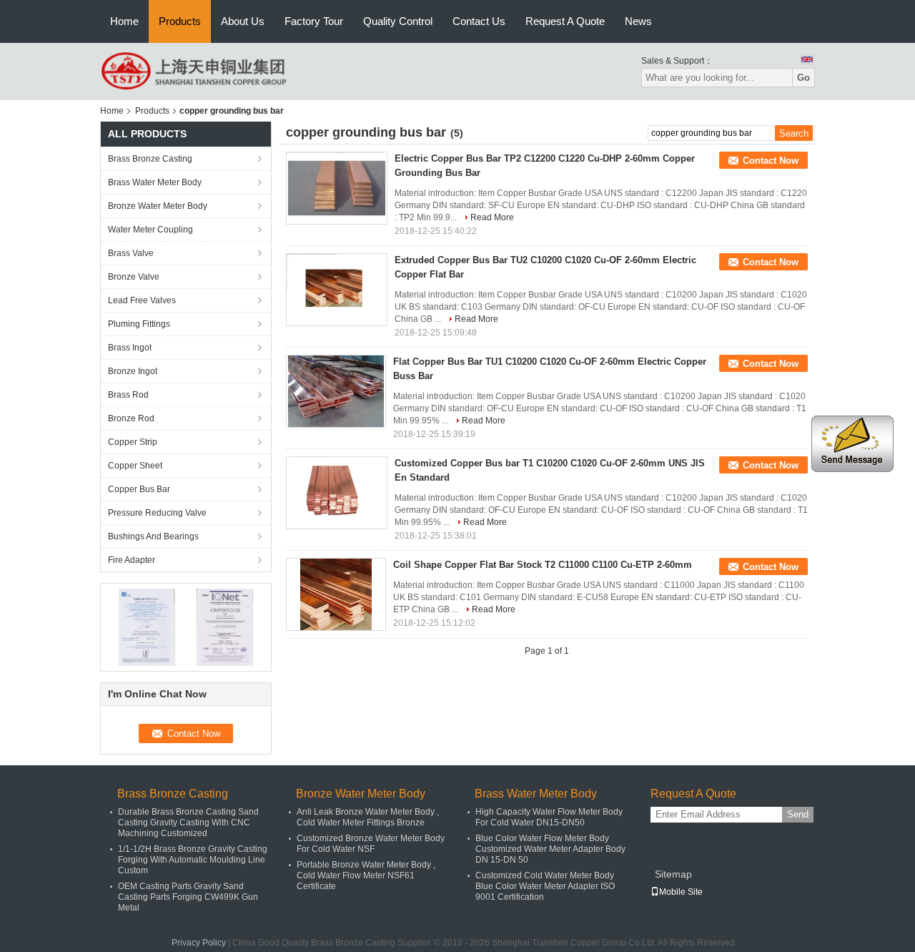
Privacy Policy (199, 943)
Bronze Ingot (132, 371)
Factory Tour (314, 21)
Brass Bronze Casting (150, 159)
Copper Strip (132, 442)
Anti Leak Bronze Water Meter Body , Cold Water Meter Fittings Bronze (368, 817)
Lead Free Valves (142, 300)
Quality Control (397, 21)
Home (124, 21)
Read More (492, 217)
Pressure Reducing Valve (157, 513)
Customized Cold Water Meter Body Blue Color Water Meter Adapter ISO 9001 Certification (545, 886)
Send (797, 814)
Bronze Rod (131, 418)
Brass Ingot (130, 348)
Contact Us (478, 21)
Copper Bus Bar (139, 489)
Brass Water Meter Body (155, 182)
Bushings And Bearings (153, 536)
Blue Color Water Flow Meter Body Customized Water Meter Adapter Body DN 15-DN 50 (550, 849)
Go (803, 77)
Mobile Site (681, 892)
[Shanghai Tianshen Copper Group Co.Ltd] (195, 71)
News (638, 21)
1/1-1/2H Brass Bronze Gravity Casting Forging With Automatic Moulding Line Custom (192, 859)
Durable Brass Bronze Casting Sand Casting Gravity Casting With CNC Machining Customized (188, 822)
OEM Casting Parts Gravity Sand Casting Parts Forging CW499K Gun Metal (188, 897)
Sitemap (673, 874)
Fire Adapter (131, 560)
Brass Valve (131, 253)
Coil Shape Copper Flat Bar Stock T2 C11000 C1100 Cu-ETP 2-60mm (542, 564)
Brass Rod (128, 395)
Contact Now (770, 160)
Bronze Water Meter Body (157, 206)
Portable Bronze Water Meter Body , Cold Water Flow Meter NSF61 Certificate (366, 875)
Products (180, 21)
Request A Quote (565, 21)
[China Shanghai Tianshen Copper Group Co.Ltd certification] (147, 627)
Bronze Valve (133, 277)
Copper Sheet (135, 466)
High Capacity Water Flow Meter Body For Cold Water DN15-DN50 (549, 817)
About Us (242, 21)
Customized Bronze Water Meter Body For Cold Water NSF (371, 843)
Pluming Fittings (139, 324)
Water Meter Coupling (150, 230)
